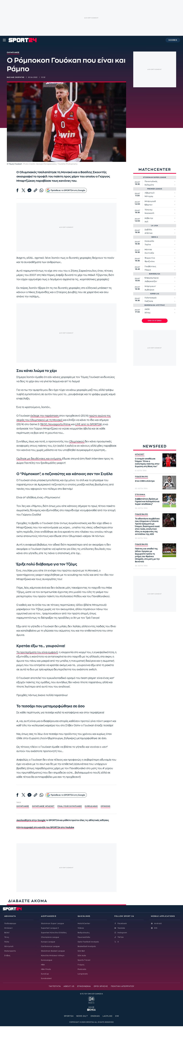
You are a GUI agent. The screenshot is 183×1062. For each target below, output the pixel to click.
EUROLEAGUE (91, 806)
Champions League (50, 937)
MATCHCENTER (155, 169)
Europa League (48, 942)
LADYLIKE (108, 1016)
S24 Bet (81, 951)
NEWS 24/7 (82, 1016)
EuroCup (45, 974)
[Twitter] (23, 190)
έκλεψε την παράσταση (44, 416)
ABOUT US (69, 986)
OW (117, 1016)
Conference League (50, 946)
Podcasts (82, 969)
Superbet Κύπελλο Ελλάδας (54, 932)
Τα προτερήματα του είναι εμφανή (37, 652)
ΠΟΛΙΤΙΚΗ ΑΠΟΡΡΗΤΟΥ (122, 986)
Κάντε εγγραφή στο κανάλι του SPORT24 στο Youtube (45, 827)
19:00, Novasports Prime (56, 424)
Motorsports (10, 951)
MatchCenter (84, 923)
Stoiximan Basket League (53, 951)
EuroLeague (46, 960)
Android (158, 923)
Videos (81, 928)
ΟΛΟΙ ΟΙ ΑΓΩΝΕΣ (155, 320)
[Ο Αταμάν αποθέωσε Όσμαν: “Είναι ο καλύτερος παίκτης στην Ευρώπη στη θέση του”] (169, 460)
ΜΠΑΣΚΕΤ (139, 454)
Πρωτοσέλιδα (84, 937)
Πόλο (6, 942)
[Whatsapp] (41, 190)
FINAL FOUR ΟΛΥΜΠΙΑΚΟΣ (69, 806)
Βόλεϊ (6, 932)
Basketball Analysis (87, 946)
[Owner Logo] (91, 999)
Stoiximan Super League (52, 923)
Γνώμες (81, 965)
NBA (43, 965)
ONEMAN (95, 1016)
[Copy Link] (35, 190)
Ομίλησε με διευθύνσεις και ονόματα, (39, 459)
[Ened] (91, 1009)
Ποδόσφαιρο (10, 923)
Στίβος (7, 955)
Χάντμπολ (8, 946)
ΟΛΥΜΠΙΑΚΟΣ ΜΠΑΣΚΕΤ (43, 806)
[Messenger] (29, 190)
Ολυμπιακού (77, 441)
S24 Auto (82, 955)
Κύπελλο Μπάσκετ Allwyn (52, 955)
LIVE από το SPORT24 (88, 424)
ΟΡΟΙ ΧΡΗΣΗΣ (101, 986)
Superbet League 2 (50, 928)
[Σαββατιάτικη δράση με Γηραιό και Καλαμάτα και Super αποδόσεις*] (169, 500)
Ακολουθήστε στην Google (31, 820)
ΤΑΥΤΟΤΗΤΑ (55, 986)
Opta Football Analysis (88, 942)
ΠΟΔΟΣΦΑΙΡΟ (141, 477)
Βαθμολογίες (84, 932)
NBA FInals (46, 969)
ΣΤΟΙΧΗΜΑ (140, 494)
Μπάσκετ (8, 928)
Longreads (83, 974)
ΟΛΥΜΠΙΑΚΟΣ (22, 806)
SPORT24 (68, 1016)
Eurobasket (46, 978)
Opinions (105, 806)
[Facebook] (17, 190)
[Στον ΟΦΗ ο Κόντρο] (169, 482)
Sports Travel (84, 960)
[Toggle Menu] (4, 40)
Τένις (6, 937)
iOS (155, 928)
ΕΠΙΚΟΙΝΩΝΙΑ (84, 986)
